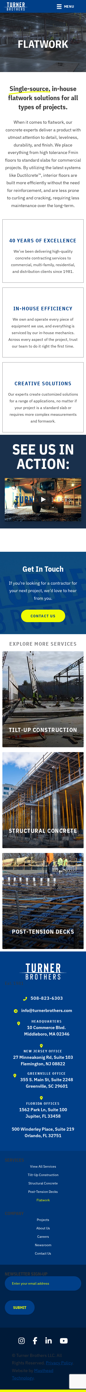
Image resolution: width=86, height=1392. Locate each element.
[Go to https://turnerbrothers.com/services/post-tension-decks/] (43, 901)
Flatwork (43, 1200)
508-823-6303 (47, 998)
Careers (43, 1236)
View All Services (43, 1166)
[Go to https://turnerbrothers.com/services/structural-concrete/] (43, 800)
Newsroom (43, 1245)
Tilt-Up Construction (43, 1175)
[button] (79, 7)
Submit (19, 1307)
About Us (43, 1228)
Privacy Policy (59, 1363)
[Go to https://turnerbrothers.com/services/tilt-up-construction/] (43, 699)
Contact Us (43, 1253)
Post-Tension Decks (43, 1192)
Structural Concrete (43, 1183)
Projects (43, 1220)
